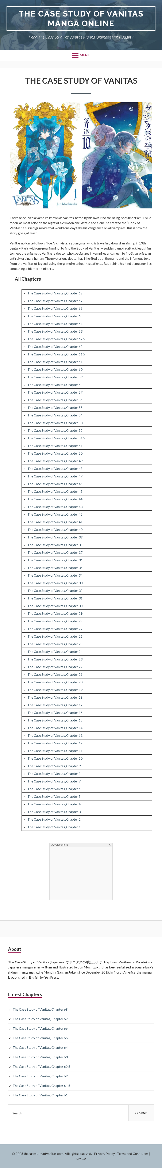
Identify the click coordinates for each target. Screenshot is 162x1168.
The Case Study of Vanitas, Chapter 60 (54, 369)
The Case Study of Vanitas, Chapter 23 (54, 659)
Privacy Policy (104, 1153)
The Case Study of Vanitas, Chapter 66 (54, 308)
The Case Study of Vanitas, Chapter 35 (54, 568)
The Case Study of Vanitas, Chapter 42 (54, 514)
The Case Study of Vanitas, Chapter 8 (54, 773)
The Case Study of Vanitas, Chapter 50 (54, 453)
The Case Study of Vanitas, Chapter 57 (54, 392)
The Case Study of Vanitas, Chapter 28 (54, 621)
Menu (85, 55)
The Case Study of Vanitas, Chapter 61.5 (56, 354)
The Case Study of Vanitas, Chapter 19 (54, 690)
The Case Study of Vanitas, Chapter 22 (54, 667)
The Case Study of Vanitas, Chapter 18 (54, 697)
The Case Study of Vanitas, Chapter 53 (54, 423)
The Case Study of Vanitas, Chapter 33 (54, 583)
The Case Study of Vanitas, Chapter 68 (54, 293)
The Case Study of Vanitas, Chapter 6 (54, 789)
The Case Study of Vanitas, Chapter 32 (54, 590)
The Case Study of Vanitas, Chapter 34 (54, 575)
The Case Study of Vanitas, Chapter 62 (54, 346)
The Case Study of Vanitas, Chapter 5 (54, 796)
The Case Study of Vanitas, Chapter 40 (54, 529)
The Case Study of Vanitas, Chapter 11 (54, 751)
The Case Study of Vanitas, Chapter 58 (54, 385)
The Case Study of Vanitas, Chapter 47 (54, 476)
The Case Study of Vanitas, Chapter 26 (54, 636)
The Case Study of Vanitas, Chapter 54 (54, 415)
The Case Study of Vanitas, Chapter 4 (54, 804)
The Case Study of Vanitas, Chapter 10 (54, 758)
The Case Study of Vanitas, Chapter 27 (54, 629)
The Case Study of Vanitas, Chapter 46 (54, 484)
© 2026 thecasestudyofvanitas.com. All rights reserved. (52, 1153)
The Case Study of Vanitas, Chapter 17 (54, 705)
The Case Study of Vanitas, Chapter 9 (54, 766)
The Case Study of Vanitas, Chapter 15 (54, 720)
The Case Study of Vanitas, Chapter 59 (54, 377)
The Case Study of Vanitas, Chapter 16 (54, 712)
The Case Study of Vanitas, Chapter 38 (54, 545)
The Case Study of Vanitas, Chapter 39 (54, 537)
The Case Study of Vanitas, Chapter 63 (54, 331)
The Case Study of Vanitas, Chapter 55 (54, 407)
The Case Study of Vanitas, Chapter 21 (54, 674)
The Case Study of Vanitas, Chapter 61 (54, 362)
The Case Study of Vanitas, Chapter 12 (54, 743)
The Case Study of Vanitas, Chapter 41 (54, 522)
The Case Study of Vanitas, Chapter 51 (54, 446)
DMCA (81, 1159)
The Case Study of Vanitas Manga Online (81, 18)
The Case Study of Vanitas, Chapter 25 (54, 644)
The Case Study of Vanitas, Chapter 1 (54, 827)
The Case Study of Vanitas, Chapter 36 (54, 560)
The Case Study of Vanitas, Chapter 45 (54, 491)
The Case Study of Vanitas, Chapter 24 (54, 651)
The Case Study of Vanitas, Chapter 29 (54, 613)
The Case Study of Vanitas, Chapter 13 (54, 735)
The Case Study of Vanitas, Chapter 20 (54, 682)
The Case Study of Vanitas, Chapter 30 (54, 606)
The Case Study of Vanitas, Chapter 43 (54, 507)
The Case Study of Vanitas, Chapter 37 (54, 552)
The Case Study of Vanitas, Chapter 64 (54, 324)
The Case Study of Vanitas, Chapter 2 (54, 819)
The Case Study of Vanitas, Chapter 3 (54, 812)
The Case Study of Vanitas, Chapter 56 (54, 400)
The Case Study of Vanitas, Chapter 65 (54, 316)
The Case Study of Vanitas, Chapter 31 (54, 598)
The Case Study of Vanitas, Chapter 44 (54, 499)
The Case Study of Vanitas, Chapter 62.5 (56, 339)
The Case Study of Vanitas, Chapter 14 (54, 728)
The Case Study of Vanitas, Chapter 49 (54, 461)
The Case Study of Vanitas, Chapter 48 (54, 468)
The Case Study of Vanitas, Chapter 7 (54, 781)
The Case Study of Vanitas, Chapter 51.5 (56, 438)
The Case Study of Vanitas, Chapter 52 (54, 430)
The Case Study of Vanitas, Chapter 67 (54, 301)
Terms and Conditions (132, 1153)
